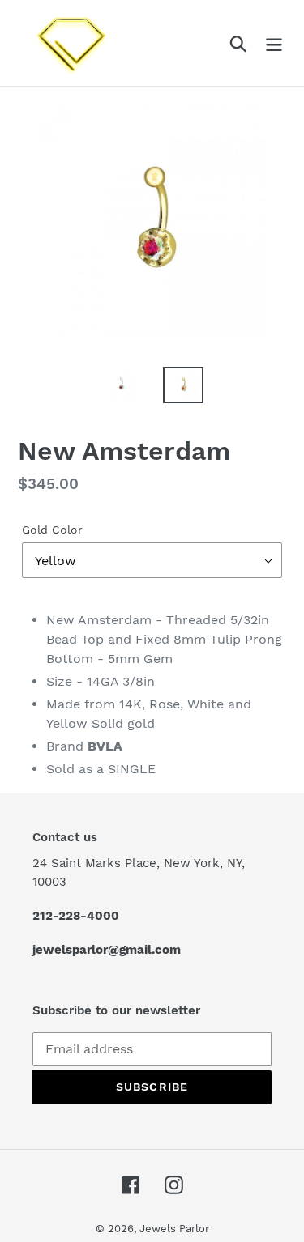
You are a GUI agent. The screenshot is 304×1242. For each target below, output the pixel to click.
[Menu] (274, 43)
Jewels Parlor (174, 1229)
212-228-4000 (75, 915)
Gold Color (52, 529)
